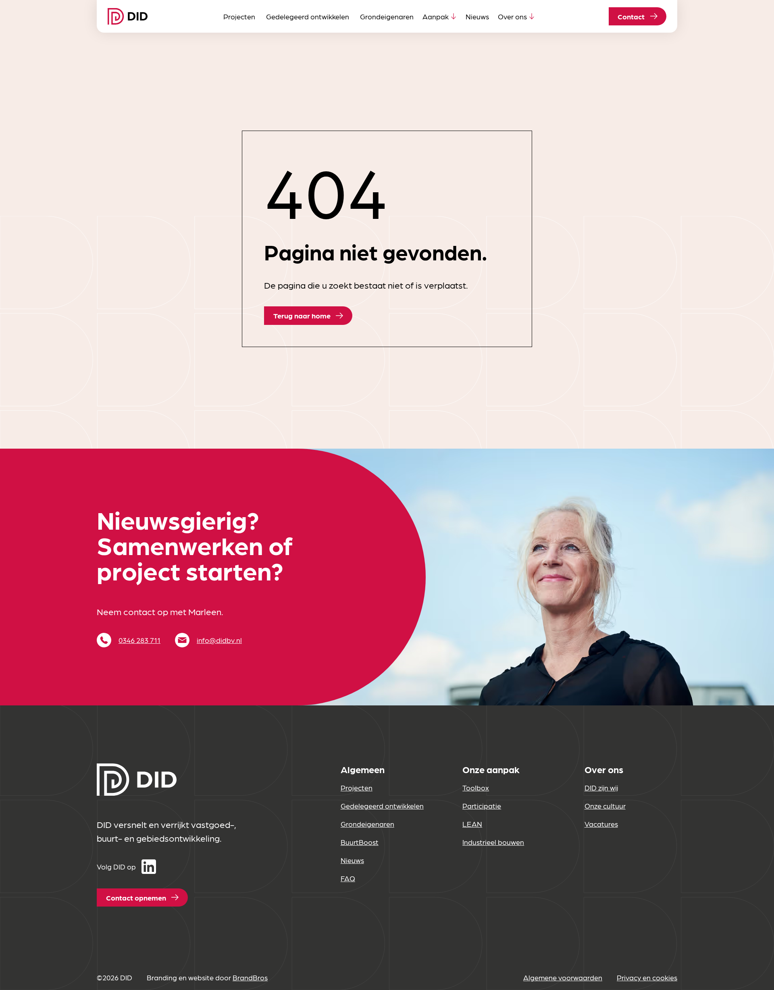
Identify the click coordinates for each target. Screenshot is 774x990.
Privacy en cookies (647, 977)
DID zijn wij (601, 787)
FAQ (348, 878)
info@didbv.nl (219, 640)
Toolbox (475, 787)
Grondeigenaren (387, 16)
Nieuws (477, 16)
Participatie (481, 805)
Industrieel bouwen (493, 841)
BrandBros (250, 977)
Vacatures (601, 823)
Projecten (239, 16)
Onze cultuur (605, 805)
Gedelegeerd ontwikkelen (307, 16)
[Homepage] (128, 16)
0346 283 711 (139, 640)
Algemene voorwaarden (562, 977)
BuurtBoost (360, 841)
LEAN (472, 823)
